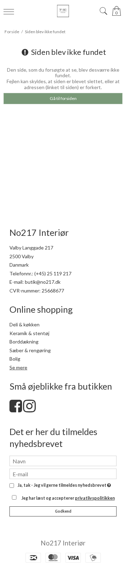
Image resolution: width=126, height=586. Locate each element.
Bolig (14, 359)
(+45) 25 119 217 (52, 273)
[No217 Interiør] (63, 11)
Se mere (18, 367)
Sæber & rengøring (30, 350)
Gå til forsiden (63, 98)
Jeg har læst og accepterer (68, 498)
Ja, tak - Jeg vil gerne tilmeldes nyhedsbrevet (63, 485)
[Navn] (63, 460)
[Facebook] (15, 409)
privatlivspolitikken (95, 498)
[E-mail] (63, 473)
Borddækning (23, 342)
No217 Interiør (63, 543)
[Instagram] (29, 409)
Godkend (63, 511)
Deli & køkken (24, 324)
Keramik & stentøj (29, 333)
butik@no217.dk (43, 282)
